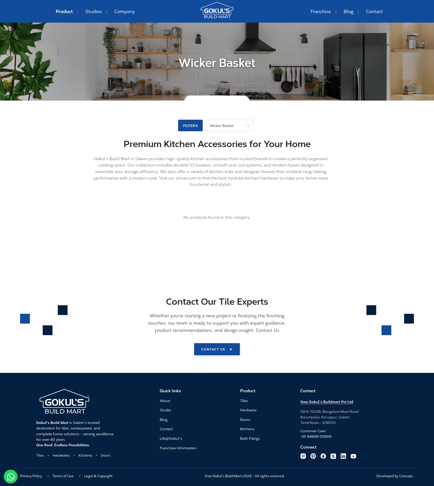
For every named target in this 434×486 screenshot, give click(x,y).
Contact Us (213, 348)
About (165, 400)
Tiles (40, 455)
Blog (348, 11)
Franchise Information (178, 448)
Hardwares (61, 455)
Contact (374, 11)
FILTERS (190, 125)
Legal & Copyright (98, 475)
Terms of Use (63, 475)
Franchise (321, 11)
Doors (106, 455)
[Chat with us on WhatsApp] (11, 476)
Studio (165, 410)
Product (64, 11)
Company (124, 11)
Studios (93, 11)
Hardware (248, 410)
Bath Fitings (250, 438)
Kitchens (85, 455)
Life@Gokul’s (171, 438)
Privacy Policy (31, 475)
